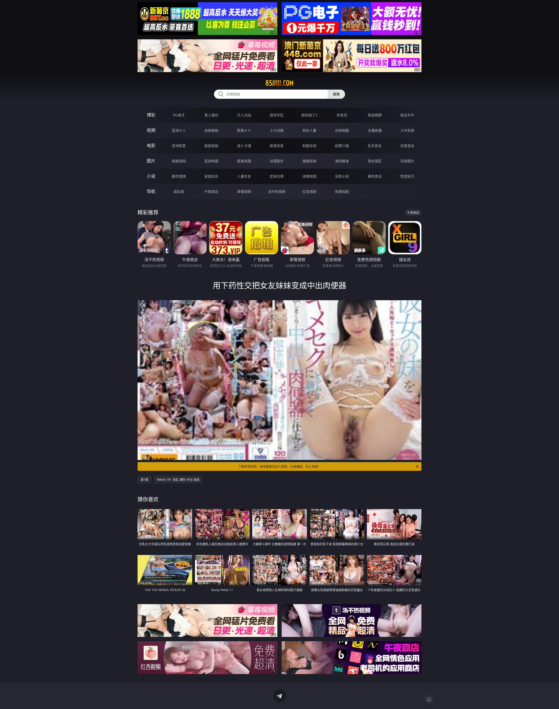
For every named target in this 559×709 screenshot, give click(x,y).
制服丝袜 (309, 145)
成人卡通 (244, 145)
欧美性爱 (277, 145)
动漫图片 (277, 161)
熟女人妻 (309, 130)
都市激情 (179, 176)
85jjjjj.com (279, 83)
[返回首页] (429, 699)
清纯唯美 (342, 161)
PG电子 (179, 115)
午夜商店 (211, 191)
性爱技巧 (407, 176)
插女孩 (179, 191)
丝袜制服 (342, 130)
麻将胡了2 (309, 115)
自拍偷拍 (211, 130)
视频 (151, 130)
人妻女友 (244, 176)
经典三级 (342, 145)
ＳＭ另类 (407, 130)
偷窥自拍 (179, 161)
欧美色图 (244, 161)
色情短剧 (342, 191)
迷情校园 (309, 176)
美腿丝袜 (309, 161)
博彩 (151, 115)
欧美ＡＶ (244, 130)
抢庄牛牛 (407, 115)
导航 (151, 191)
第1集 (144, 479)
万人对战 (244, 115)
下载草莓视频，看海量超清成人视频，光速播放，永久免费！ (279, 466)
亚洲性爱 (179, 145)
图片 (151, 161)
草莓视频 (244, 191)
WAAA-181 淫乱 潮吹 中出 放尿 (178, 479)
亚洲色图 (211, 161)
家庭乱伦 (211, 176)
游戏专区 (277, 115)
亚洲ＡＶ (179, 130)
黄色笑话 (375, 176)
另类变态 (407, 145)
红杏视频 (309, 191)
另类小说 (342, 176)
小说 (151, 176)
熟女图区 (375, 161)
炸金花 (342, 115)
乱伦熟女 (375, 145)
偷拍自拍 (211, 145)
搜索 (336, 94)
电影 (151, 146)
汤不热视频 (276, 191)
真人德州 (211, 115)
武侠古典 (277, 176)
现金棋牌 (375, 115)
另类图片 (407, 161)
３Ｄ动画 (277, 130)
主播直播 (375, 130)
